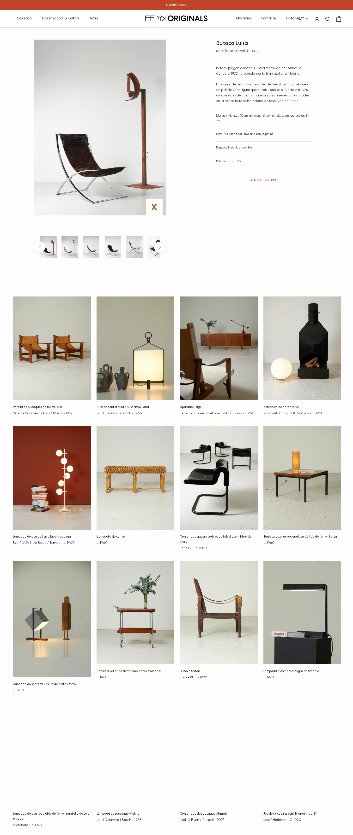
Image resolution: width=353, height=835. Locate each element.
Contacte (268, 18)
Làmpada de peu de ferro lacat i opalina (42, 537)
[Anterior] (39, 247)
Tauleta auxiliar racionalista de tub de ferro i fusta (300, 537)
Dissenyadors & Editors (60, 18)
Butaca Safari (190, 671)
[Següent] (159, 247)
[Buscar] (327, 18)
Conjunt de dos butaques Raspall (203, 814)
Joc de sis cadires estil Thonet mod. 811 (290, 814)
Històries (293, 18)
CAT (301, 19)
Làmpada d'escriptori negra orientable (291, 671)
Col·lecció (24, 18)
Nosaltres (244, 18)
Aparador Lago (191, 407)
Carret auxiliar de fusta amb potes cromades (129, 671)
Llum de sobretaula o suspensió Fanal (123, 407)
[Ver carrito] (338, 19)
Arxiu (94, 18)
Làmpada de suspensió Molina (118, 814)
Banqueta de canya (111, 537)
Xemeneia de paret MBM (281, 407)
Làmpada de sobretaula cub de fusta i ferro (44, 684)
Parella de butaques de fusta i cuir (37, 407)
